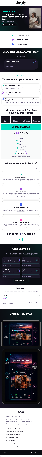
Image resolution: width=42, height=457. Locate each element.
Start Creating (21, 153)
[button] (1, 299)
